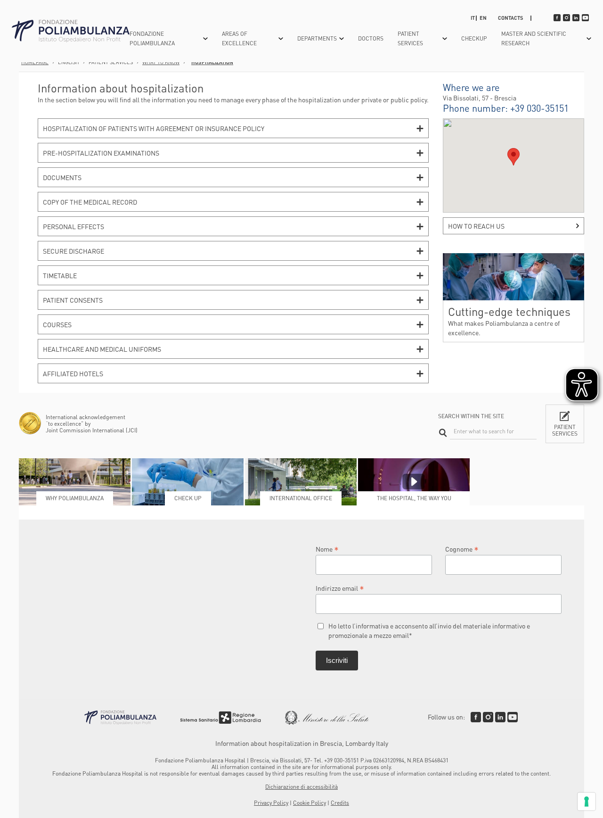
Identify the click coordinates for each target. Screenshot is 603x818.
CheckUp (474, 38)
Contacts (510, 18)
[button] (513, 156)
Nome (327, 549)
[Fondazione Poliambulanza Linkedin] (500, 717)
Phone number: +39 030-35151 (506, 108)
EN (483, 18)
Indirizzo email (340, 588)
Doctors (370, 38)
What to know (160, 62)
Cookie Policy (309, 802)
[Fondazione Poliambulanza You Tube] (512, 717)
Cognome (462, 549)
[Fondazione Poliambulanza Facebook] (476, 717)
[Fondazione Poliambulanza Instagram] (488, 717)
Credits (340, 802)
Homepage (35, 62)
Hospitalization (212, 62)
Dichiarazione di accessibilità (301, 786)
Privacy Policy (271, 802)
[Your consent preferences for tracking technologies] (586, 801)
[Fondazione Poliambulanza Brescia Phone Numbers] (71, 31)
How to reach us (476, 226)
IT (473, 18)
